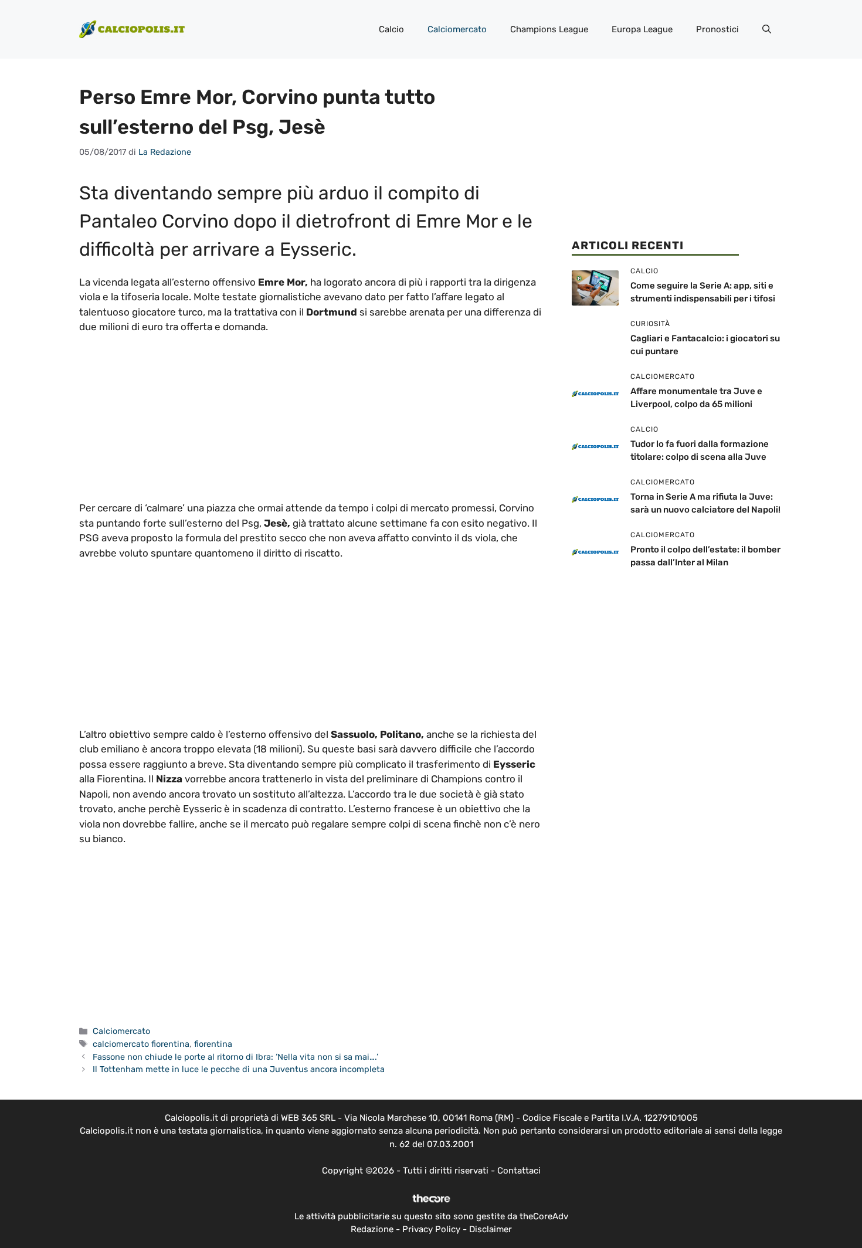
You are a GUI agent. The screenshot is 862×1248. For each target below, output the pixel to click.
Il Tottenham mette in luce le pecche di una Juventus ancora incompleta (239, 1069)
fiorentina (213, 1044)
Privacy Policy (431, 1229)
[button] (767, 29)
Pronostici (717, 29)
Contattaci (519, 1170)
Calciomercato (457, 29)
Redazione (372, 1229)
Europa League (642, 29)
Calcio (391, 29)
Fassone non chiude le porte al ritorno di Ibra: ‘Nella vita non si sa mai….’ (235, 1057)
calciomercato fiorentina (141, 1044)
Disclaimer (490, 1229)
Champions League (549, 29)
